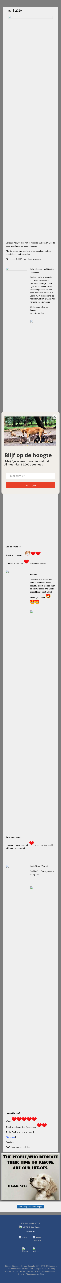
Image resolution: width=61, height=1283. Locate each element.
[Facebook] (25, 1250)
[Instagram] (36, 1250)
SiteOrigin (40, 1274)
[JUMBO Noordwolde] (30, 1228)
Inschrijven (30, 485)
